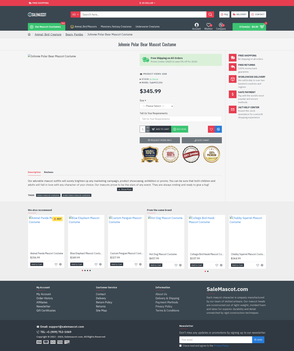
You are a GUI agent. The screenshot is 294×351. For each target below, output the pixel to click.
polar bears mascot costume (76, 195)
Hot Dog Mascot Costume (163, 254)
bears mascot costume (48, 195)
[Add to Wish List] (211, 129)
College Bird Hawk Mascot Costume (207, 254)
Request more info (161, 140)
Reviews (48, 172)
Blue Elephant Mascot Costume (86, 253)
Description (34, 172)
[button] (82, 270)
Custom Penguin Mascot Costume (126, 253)
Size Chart (203, 140)
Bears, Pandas (74, 34)
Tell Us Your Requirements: (154, 113)
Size (142, 100)
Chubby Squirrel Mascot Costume (248, 254)
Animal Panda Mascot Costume (46, 253)
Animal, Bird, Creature (48, 34)
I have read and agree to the (206, 345)
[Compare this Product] (218, 129)
